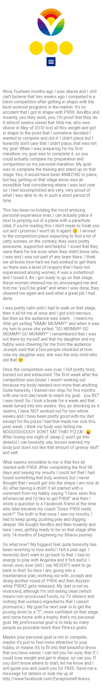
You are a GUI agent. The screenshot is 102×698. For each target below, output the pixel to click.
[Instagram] (51, 48)
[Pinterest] (66, 48)
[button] (51, 61)
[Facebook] (36, 48)
